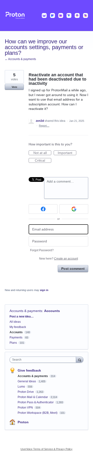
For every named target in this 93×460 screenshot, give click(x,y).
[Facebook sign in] (43, 209)
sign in (44, 290)
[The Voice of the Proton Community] (46, 15)
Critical (43, 160)
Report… (44, 125)
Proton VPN (26, 407)
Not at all (42, 153)
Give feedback (29, 370)
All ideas (15, 321)
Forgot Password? (42, 250)
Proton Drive (26, 392)
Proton (23, 422)
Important (67, 153)
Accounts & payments (26, 311)
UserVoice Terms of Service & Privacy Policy (46, 449)
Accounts (52, 311)
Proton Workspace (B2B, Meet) (38, 412)
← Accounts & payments (20, 59)
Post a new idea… (22, 316)
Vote (14, 87)
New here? (58, 258)
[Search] (79, 360)
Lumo (22, 386)
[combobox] (44, 359)
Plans (13, 342)
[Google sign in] (73, 209)
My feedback (18, 327)
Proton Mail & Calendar (33, 397)
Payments (16, 337)
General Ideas (27, 381)
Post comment (73, 269)
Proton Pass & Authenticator (36, 402)
